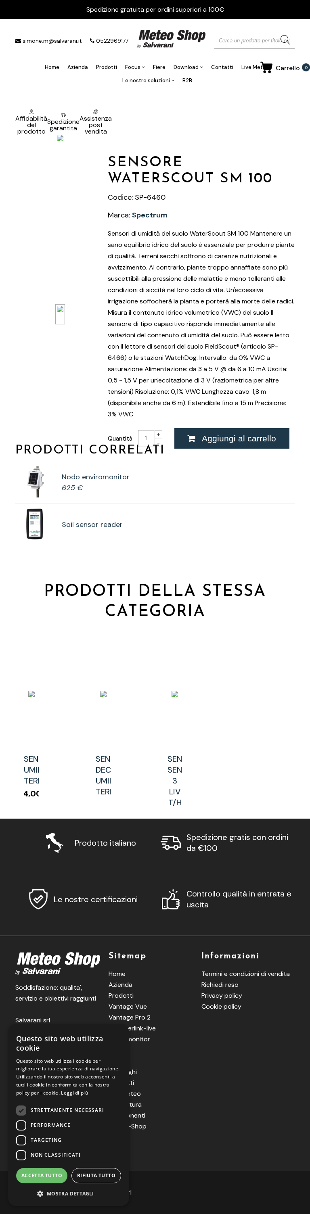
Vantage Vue (128, 1006)
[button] (68, 1193)
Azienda (77, 67)
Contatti (222, 67)
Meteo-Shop (128, 1126)
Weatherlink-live (132, 1028)
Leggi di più (74, 1092)
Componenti (127, 1115)
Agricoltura (125, 1104)
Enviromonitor (129, 1039)
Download (187, 67)
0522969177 (112, 40)
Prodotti (106, 67)
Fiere (159, 67)
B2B (187, 80)
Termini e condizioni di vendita (245, 974)
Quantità (121, 439)
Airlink (117, 1050)
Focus (133, 67)
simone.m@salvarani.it (52, 40)
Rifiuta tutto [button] (96, 1175)
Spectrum (150, 215)
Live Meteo (255, 67)
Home (52, 67)
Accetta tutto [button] (41, 1175)
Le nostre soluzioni (146, 80)
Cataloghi (123, 1072)
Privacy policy (221, 995)
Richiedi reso (220, 984)
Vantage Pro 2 (130, 1017)
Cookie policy (221, 1006)
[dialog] (68, 1115)
